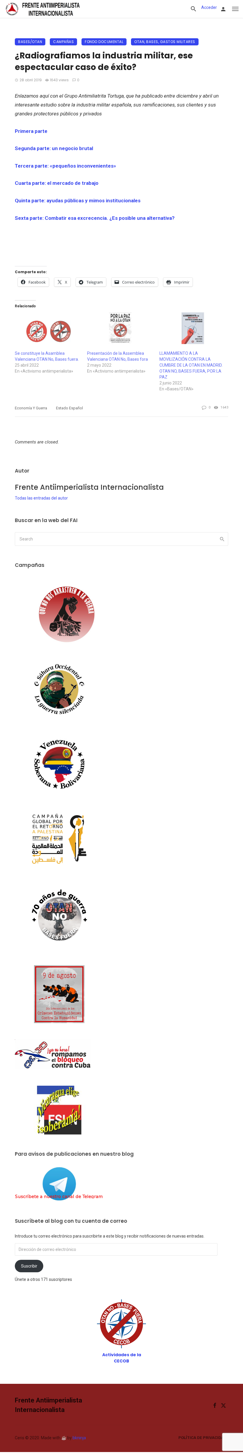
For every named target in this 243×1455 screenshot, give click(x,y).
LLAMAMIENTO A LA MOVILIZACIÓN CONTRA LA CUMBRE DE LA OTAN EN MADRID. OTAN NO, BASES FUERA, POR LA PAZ (191, 365)
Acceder (209, 7)
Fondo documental (104, 41)
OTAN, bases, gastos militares (164, 41)
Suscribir (29, 1266)
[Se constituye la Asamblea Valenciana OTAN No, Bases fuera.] (48, 331)
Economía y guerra (31, 408)
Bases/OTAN (30, 41)
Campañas (63, 41)
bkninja (79, 1437)
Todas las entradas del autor (41, 498)
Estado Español (69, 408)
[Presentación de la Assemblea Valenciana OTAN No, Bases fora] (120, 331)
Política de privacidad (202, 1437)
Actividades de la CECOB (121, 1358)
